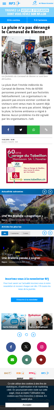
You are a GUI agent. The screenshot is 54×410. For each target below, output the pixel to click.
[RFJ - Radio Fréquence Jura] (45, 373)
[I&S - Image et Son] (33, 378)
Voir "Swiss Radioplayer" (40, 321)
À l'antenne (41, 20)
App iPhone (27, 360)
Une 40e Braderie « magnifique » (22, 216)
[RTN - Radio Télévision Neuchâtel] (33, 373)
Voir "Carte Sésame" (13, 321)
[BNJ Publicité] (8, 373)
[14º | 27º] (34, 0)
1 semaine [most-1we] (15, 233)
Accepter (27, 405)
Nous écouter (47, 3)
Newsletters (12, 360)
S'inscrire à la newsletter (27, 300)
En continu (14, 20)
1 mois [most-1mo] (25, 233)
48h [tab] (4, 233)
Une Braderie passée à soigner (21, 258)
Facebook (11, 347)
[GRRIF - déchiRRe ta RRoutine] (20, 378)
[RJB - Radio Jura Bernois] (20, 373)
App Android (41, 360)
